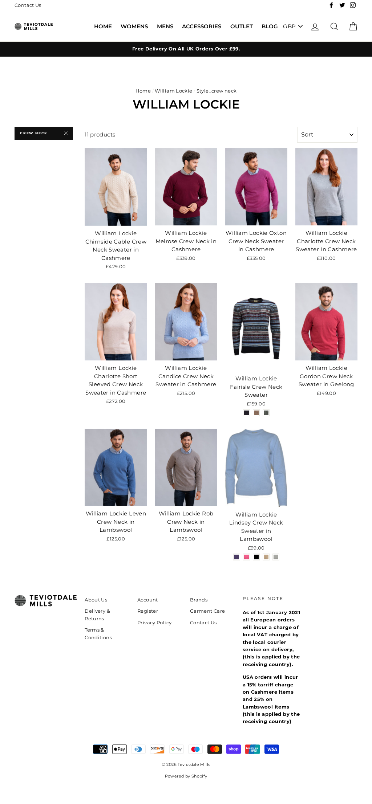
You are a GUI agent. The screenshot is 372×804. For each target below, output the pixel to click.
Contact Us (28, 5)
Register (147, 611)
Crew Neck (34, 133)
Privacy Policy (154, 622)
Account (147, 600)
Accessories (201, 26)
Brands (198, 600)
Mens (165, 26)
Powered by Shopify (186, 776)
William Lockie (173, 91)
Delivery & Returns (97, 614)
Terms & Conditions (98, 633)
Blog (270, 26)
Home (103, 26)
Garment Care (207, 611)
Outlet (241, 26)
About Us (96, 600)
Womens (134, 26)
